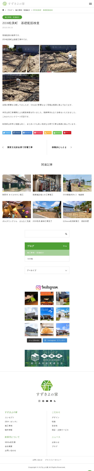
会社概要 (8, 446)
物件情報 (8, 430)
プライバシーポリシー (53, 460)
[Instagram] (39, 401)
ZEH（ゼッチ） (11, 422)
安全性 (55, 426)
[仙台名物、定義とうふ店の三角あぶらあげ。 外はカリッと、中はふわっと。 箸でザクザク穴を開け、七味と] (47, 329)
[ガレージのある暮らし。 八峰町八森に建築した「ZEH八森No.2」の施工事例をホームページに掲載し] (31, 314)
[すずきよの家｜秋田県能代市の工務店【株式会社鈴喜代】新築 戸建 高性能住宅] (13, 3)
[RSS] (55, 401)
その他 (30, 259)
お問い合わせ (10, 450)
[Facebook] (43, 401)
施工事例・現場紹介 (12, 17)
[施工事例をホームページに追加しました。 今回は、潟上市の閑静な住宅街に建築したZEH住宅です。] (31, 329)
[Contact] (51, 401)
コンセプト (9, 417)
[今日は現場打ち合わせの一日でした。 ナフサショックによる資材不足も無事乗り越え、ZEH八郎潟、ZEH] (62, 329)
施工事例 (8, 426)
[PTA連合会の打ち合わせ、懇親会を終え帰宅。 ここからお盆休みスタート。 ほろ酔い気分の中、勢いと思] (31, 298)
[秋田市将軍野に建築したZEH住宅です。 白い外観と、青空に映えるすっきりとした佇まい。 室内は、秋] (62, 314)
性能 (54, 422)
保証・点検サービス (60, 430)
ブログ (55, 446)
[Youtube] (47, 401)
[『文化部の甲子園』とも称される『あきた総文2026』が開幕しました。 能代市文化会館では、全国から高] (47, 298)
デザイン (55, 417)
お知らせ (55, 442)
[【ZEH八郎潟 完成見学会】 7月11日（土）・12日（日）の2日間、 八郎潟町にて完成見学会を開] (47, 314)
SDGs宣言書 (10, 442)
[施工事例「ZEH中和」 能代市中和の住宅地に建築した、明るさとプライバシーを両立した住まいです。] (62, 298)
